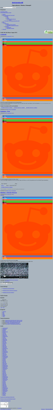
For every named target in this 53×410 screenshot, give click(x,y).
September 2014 (5, 379)
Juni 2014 (4, 382)
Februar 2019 (4, 346)
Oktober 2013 (4, 389)
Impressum (43, 409)
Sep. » (4, 307)
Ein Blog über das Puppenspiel (5, 400)
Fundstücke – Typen (5, 111)
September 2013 (5, 390)
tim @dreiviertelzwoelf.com (11, 19)
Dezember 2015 (5, 365)
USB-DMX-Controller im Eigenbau (12, 25)
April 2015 (4, 372)
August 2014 (4, 380)
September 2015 (5, 368)
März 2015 (4, 373)
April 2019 (4, 344)
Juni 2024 (4, 329)
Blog (3, 21)
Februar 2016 (4, 363)
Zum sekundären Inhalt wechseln (5, 12)
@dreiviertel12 (7, 280)
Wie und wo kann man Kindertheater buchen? (7, 398)
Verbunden (4, 29)
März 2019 (4, 345)
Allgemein (4, 311)
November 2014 (5, 377)
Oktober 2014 (4, 378)
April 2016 (4, 361)
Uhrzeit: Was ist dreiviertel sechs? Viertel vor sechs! (13, 320)
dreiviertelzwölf (17, 2)
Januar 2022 (4, 334)
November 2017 (5, 352)
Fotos (10, 109)
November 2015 (5, 366)
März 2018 (4, 349)
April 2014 (4, 384)
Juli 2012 (3, 394)
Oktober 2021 (4, 335)
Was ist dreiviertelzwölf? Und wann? (8, 15)
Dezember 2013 (5, 387)
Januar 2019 (4, 347)
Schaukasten (7, 26)
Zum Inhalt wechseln (3, 11)
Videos (3, 316)
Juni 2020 (4, 341)
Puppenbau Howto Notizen (11, 24)
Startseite (3, 14)
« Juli (1, 307)
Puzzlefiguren (9, 27)
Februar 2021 (4, 339)
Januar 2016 (4, 364)
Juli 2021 (3, 337)
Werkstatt (4, 22)
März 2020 (4, 342)
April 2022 (4, 333)
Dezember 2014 (5, 376)
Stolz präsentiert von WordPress (5, 409)
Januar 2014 (4, 386)
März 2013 (4, 393)
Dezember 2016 (5, 356)
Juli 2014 (3, 381)
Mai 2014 (4, 383)
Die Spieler (6, 16)
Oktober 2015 (4, 367)
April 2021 (4, 338)
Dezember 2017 (5, 351)
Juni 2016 (4, 359)
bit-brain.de (19, 408)
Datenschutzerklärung (49, 409)
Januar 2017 (4, 355)
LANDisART (3, 34)
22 (4, 305)
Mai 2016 (4, 360)
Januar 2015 (4, 375)
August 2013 (4, 391)
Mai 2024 (4, 330)
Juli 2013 (3, 392)
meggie (8, 18)
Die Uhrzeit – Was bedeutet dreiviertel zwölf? (12, 20)
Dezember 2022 (5, 331)
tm (13, 194)
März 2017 (4, 353)
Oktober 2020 (4, 340)
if (13, 36)
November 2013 (5, 388)
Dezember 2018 (5, 348)
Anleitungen (7, 23)
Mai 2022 (4, 332)
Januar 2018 (4, 350)
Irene (7, 17)
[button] (4, 39)
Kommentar (13, 109)
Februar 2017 (4, 354)
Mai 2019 (4, 343)
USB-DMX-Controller (10, 28)
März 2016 (4, 362)
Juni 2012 (4, 395)
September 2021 (5, 336)
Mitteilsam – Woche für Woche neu (8, 192)
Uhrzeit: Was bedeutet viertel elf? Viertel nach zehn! (13, 321)
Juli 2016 (3, 358)
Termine (3, 315)
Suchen (1, 7)
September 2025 (5, 328)
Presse (3, 314)
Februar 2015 (4, 374)
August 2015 (4, 369)
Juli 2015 (3, 370)
